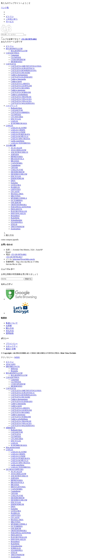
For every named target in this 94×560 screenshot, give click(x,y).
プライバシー (12, 344)
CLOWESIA (16, 57)
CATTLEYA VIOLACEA (21, 99)
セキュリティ (12, 346)
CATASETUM (17, 110)
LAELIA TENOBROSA (20, 143)
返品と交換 (11, 349)
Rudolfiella (15, 218)
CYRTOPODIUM (18, 59)
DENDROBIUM (17, 172)
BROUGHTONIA (18, 487)
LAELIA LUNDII (18, 132)
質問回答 (10, 333)
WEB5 (17, 357)
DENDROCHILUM (19, 174)
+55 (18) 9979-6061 (18, 254)
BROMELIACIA (13, 366)
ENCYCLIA (16, 119)
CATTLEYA (11, 64)
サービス (10, 22)
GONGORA (16, 185)
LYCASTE (15, 192)
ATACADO (10, 364)
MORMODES (16, 62)
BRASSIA (15, 161)
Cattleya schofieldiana (19, 95)
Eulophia (14, 183)
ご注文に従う (12, 19)
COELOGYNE (17, 170)
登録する (28, 279)
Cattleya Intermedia (18, 79)
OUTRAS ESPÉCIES (14, 469)
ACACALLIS (16, 148)
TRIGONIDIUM (17, 227)
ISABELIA (15, 187)
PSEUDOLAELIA (18, 213)
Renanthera (15, 216)
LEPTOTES (16, 189)
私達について (12, 323)
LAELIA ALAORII (18, 128)
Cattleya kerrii (16, 81)
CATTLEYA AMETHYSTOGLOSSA (26, 66)
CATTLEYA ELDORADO (21, 77)
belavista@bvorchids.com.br (24, 259)
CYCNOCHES (17, 117)
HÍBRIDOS (10, 428)
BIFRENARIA (17, 157)
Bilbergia (14, 369)
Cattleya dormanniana (19, 75)
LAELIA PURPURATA (20, 134)
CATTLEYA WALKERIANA (23, 103)
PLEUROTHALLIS (19, 211)
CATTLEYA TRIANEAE (21, 97)
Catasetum (15, 55)
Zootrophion (15, 229)
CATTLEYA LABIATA (20, 84)
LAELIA (14, 121)
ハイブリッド (12, 106)
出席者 (9, 326)
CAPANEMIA (17, 163)
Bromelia (14, 371)
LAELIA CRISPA (18, 130)
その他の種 (11, 145)
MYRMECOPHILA (19, 198)
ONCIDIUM (16, 203)
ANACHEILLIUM (18, 150)
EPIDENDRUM (17, 178)
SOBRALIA (16, 548)
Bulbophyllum (16, 108)
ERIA (13, 181)
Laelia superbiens (17, 141)
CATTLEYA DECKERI (20, 73)
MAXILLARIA (17, 194)
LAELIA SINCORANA (20, 139)
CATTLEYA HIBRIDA (20, 112)
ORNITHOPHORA (19, 205)
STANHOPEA (17, 222)
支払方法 (10, 331)
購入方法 (10, 328)
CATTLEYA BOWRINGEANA (23, 70)
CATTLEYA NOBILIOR (21, 92)
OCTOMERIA (17, 200)
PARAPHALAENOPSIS (21, 207)
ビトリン (10, 16)
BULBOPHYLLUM (14, 49)
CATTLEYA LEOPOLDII (21, 86)
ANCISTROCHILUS (19, 152)
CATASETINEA (12, 53)
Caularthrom (15, 165)
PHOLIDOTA (16, 209)
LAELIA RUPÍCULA (19, 136)
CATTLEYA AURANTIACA (23, 68)
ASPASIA (15, 154)
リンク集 (5, 8)
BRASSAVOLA (17, 159)
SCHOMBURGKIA (19, 123)
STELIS (14, 224)
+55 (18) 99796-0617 (14, 257)
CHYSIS (14, 167)
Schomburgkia (16, 220)
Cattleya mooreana (18, 90)
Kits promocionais (13, 447)
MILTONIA (15, 196)
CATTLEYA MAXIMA (20, 88)
